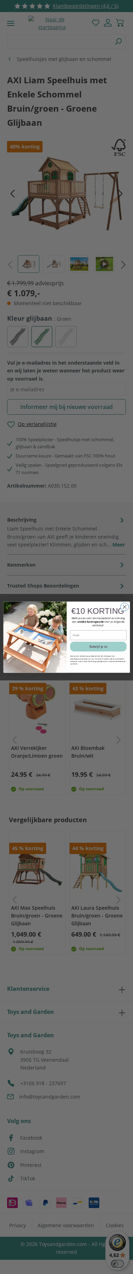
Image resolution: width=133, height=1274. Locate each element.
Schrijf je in (98, 646)
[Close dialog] (124, 607)
